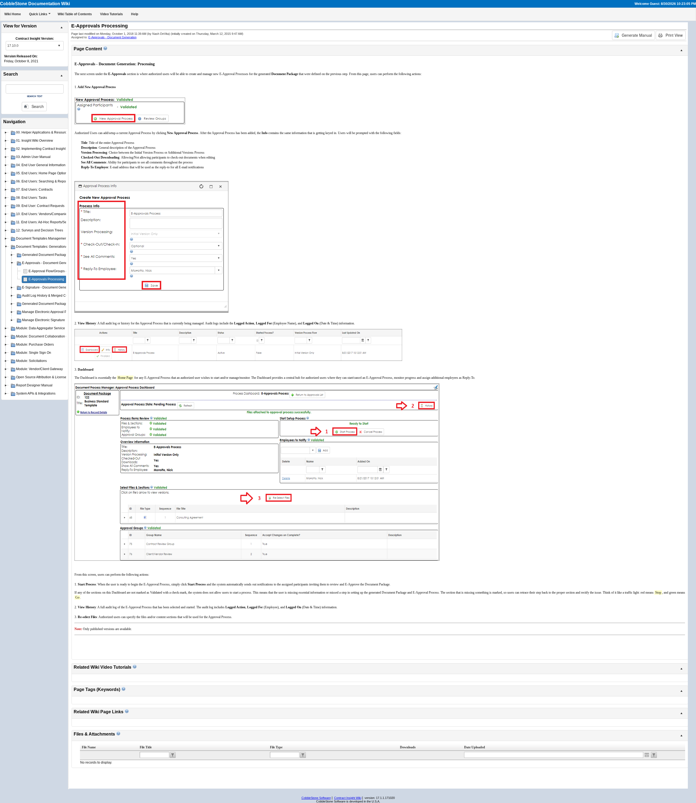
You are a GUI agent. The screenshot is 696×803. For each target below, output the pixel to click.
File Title (146, 747)
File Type (276, 747)
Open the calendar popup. (647, 755)
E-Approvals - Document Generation (112, 37)
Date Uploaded (474, 747)
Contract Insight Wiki (347, 797)
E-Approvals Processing (46, 279)
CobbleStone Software (316, 797)
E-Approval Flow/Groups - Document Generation (64, 271)
